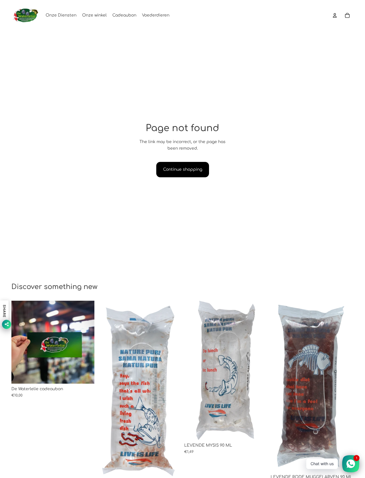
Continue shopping (182, 169)
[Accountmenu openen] (334, 15)
